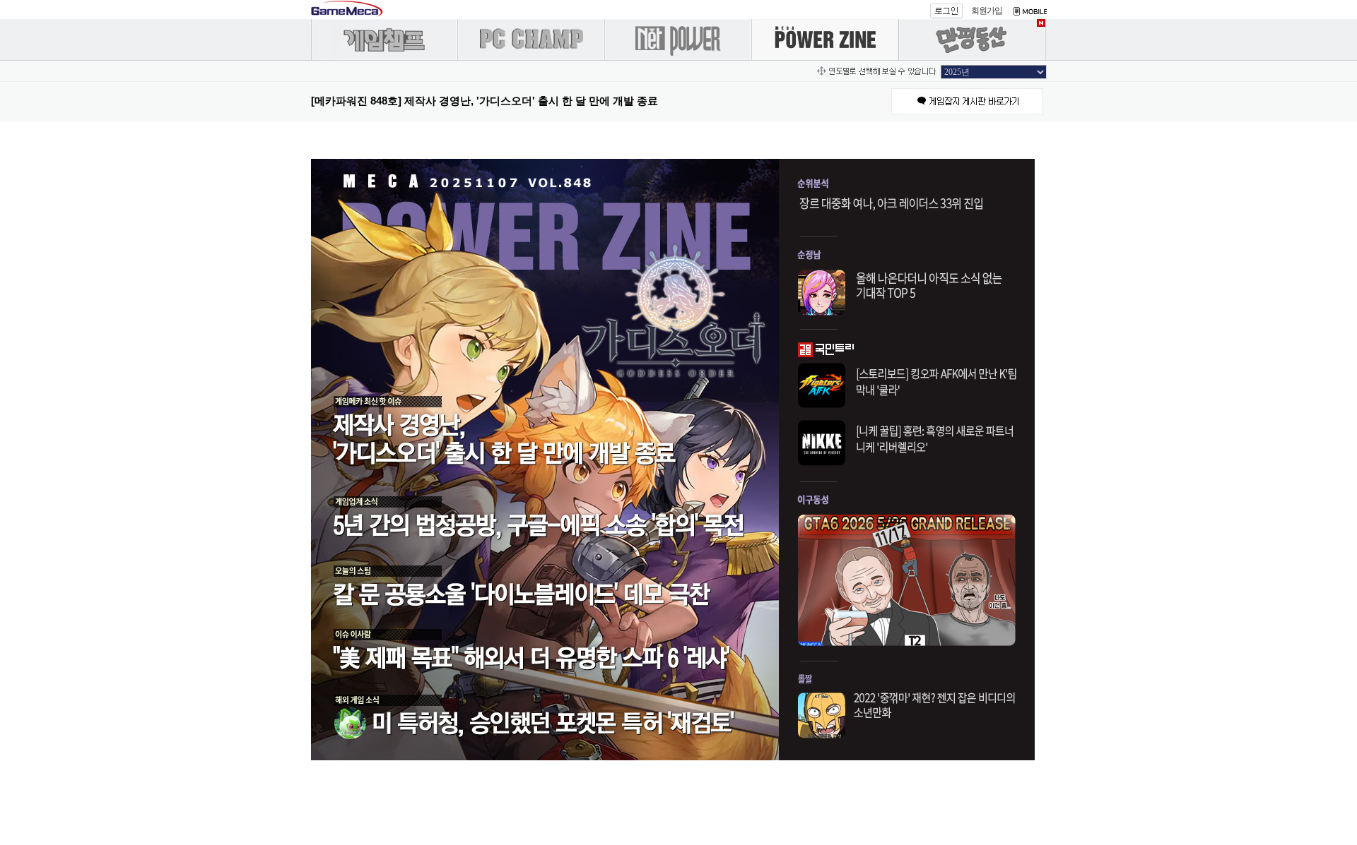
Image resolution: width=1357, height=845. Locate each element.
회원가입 (986, 11)
